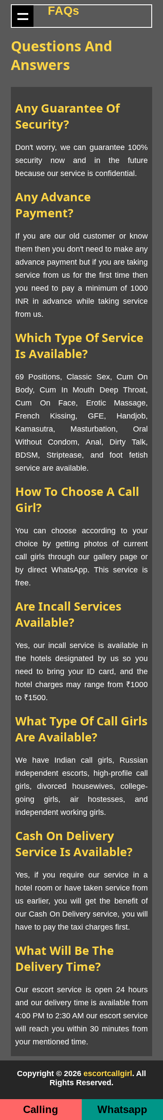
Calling (40, 1109)
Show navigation (22, 16)
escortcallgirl (107, 1073)
